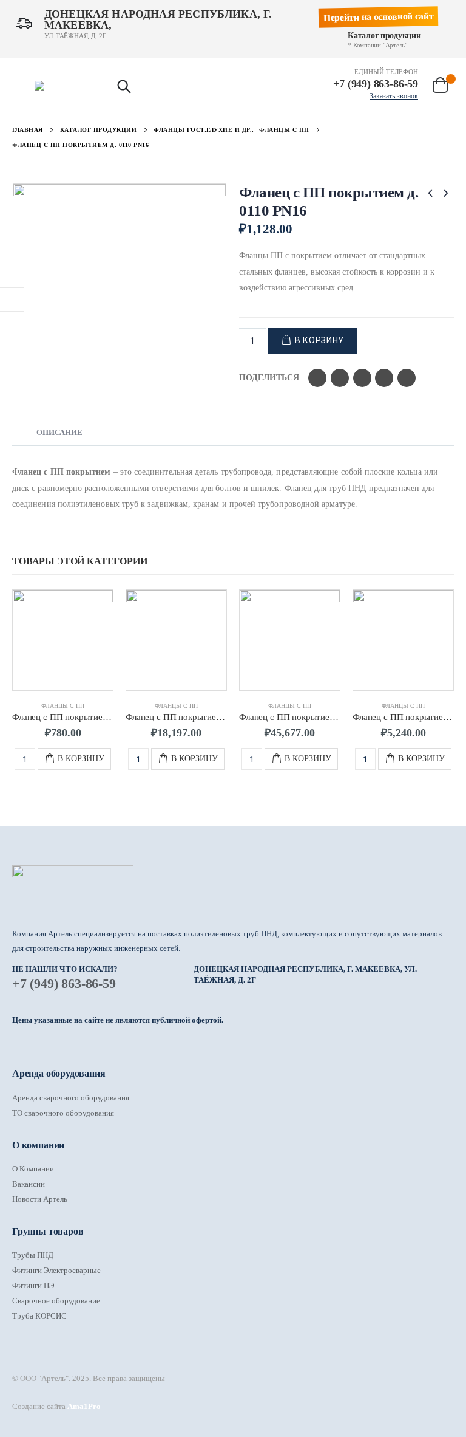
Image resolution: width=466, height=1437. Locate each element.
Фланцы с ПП (62, 705)
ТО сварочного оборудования (63, 1112)
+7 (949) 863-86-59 (64, 983)
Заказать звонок (394, 96)
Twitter (340, 378)
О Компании (33, 1168)
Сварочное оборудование (56, 1300)
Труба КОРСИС (39, 1315)
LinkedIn (362, 378)
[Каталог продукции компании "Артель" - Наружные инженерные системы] (69, 86)
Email (406, 378)
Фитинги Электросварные (56, 1270)
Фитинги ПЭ (33, 1285)
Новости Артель (39, 1199)
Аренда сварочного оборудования (70, 1097)
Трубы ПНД (32, 1255)
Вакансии (28, 1183)
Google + (384, 378)
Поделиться (269, 377)
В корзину (319, 340)
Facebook (317, 378)
